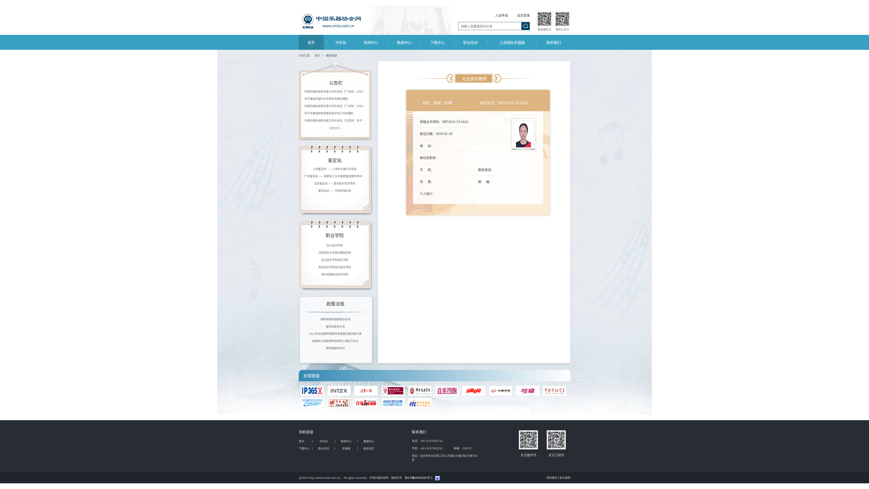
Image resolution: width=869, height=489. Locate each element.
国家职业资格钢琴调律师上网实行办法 (335, 341)
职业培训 (470, 42)
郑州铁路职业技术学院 (334, 270)
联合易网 (564, 477)
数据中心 (404, 42)
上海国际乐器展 (512, 42)
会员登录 (523, 15)
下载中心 (437, 42)
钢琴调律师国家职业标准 (335, 319)
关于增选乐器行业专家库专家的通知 (326, 99)
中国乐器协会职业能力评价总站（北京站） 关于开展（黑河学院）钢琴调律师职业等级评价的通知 (335, 120)
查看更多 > (335, 128)
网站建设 (552, 477)
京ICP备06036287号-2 (418, 477)
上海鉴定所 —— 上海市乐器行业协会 (335, 169)
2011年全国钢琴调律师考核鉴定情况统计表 (335, 334)
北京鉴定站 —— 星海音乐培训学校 (334, 183)
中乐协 (340, 42)
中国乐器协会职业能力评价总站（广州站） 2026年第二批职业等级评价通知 (335, 91)
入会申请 (501, 15)
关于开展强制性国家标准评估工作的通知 (328, 113)
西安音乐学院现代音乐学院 (334, 263)
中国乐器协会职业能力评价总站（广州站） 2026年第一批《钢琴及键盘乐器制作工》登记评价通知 (335, 106)
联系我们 (554, 42)
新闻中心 (371, 42)
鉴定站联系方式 (335, 326)
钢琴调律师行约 (335, 348)
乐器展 (346, 448)
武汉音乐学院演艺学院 (334, 255)
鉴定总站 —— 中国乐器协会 (334, 190)
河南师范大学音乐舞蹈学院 (334, 248)
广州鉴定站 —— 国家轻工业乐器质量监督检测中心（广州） (334, 176)
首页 (311, 42)
